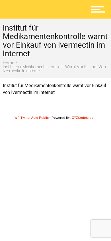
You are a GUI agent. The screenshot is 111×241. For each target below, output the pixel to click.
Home (8, 63)
